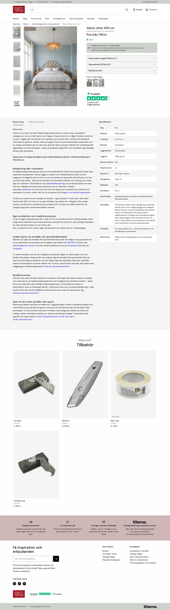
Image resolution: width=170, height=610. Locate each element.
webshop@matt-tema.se (24, 245)
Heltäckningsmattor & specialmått (46, 24)
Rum (47, 18)
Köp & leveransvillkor (139, 557)
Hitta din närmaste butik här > (26, 293)
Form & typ (36, 18)
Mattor (16, 18)
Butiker (105, 551)
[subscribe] (56, 559)
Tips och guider (76, 18)
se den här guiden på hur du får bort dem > (55, 316)
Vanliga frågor (108, 557)
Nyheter (91, 18)
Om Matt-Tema (109, 554)
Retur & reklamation (139, 560)
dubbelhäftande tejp (56, 183)
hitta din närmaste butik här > (57, 266)
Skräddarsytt (59, 18)
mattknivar (26, 189)
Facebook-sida (74, 245)
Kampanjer (103, 18)
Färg (25, 18)
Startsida (16, 24)
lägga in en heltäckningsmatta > (76, 192)
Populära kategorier (111, 560)
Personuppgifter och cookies (143, 563)
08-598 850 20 (71, 242)
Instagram (17, 248)
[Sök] (127, 10)
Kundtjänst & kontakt (149, 2)
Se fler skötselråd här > (23, 319)
